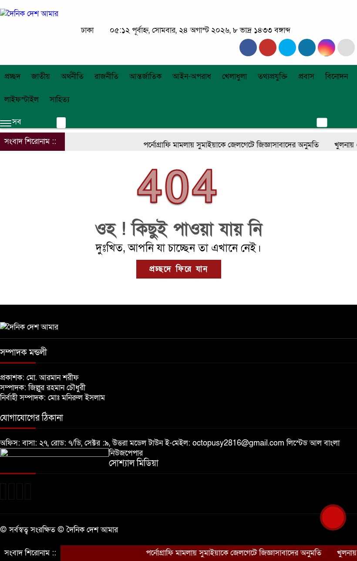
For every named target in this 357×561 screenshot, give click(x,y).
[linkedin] (307, 47)
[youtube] (326, 47)
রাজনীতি (106, 76)
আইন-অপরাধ (191, 76)
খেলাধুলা (234, 76)
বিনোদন (336, 76)
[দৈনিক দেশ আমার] (29, 14)
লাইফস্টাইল (21, 100)
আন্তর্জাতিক (145, 76)
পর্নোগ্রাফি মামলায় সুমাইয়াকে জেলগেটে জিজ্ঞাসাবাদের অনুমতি (224, 145)
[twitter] (267, 47)
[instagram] (287, 47)
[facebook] (248, 47)
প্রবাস (306, 76)
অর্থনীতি (72, 76)
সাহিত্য (59, 100)
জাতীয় (40, 76)
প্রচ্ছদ (12, 76)
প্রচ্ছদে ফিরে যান (178, 269)
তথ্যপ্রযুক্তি (272, 76)
